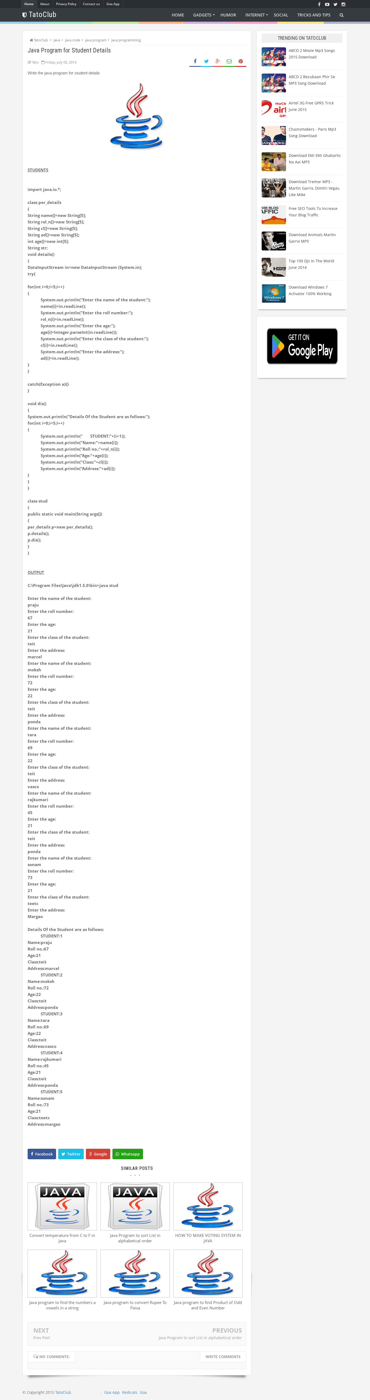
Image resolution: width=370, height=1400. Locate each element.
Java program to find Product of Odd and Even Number (208, 1305)
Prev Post (41, 1337)
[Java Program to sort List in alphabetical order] (135, 1229)
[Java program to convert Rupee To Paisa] (135, 1296)
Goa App (112, 4)
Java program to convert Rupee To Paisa (135, 1305)
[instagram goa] (343, 4)
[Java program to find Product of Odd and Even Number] (208, 1296)
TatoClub (63, 1392)
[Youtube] (327, 4)
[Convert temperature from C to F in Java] (62, 1229)
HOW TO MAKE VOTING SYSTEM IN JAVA (208, 1238)
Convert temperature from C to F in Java (62, 1238)
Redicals (129, 1392)
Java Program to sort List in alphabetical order (135, 1238)
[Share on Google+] (217, 61)
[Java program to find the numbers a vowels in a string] (62, 1296)
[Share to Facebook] (195, 61)
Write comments (223, 1356)
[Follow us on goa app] (335, 4)
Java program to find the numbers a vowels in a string (62, 1305)
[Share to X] (206, 61)
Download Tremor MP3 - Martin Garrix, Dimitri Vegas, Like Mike (314, 188)
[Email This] (229, 61)
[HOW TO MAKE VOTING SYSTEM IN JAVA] (208, 1229)
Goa (143, 1392)
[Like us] (319, 4)
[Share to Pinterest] (240, 61)
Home (29, 4)
